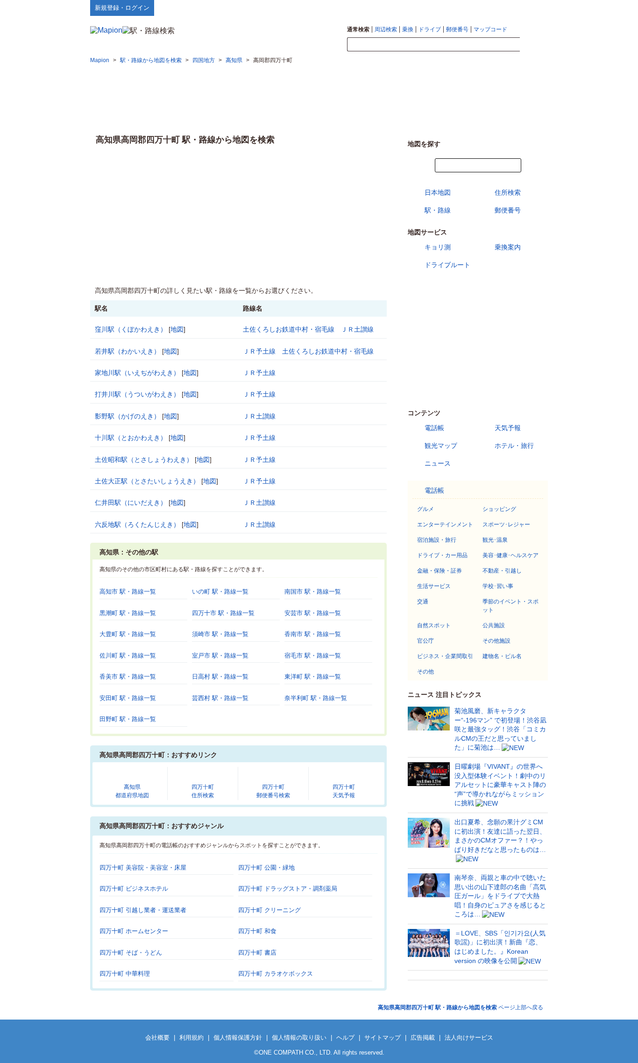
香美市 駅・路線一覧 (127, 676)
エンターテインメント (445, 524)
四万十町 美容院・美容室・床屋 (142, 867)
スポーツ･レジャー (506, 524)
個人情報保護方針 (237, 1037)
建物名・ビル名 (502, 656)
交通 (422, 601)
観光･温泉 (495, 540)
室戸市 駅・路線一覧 (220, 655)
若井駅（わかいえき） (127, 351)
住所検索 (508, 192)
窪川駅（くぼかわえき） (131, 329)
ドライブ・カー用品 (442, 555)
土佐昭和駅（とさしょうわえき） (144, 459)
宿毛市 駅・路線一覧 (312, 655)
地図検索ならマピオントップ (456, 7)
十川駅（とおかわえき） (131, 437)
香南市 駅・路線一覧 (312, 634)
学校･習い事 (497, 586)
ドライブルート (447, 265)
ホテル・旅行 (514, 445)
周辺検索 (386, 29)
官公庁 (425, 641)
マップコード (490, 29)
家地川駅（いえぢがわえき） (137, 372)
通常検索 (358, 29)
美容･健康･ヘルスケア (510, 555)
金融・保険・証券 (439, 570)
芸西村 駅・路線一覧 (220, 698)
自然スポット (434, 625)
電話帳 (434, 428)
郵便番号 (457, 29)
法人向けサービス (469, 1037)
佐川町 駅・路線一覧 (127, 655)
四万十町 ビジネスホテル (133, 888)
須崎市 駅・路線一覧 (220, 634)
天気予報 (508, 428)
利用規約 (191, 1037)
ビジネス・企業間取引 (445, 656)
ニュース (438, 463)
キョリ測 (438, 247)
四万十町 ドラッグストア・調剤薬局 (287, 888)
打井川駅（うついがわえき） (137, 394)
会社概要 (157, 1037)
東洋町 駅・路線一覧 (312, 676)
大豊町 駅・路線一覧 (127, 634)
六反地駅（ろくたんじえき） (137, 524)
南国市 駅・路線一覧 (312, 591)
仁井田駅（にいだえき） (131, 502)
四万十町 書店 (257, 952)
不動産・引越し (502, 570)
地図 (177, 329)
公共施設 (493, 625)
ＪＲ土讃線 (357, 329)
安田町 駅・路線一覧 (127, 698)
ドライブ (429, 29)
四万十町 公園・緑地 (266, 867)
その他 (425, 671)
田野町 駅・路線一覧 (127, 719)
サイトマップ (532, 7)
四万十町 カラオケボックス (275, 973)
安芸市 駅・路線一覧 (312, 613)
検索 (533, 45)
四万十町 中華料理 (124, 973)
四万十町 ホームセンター (133, 931)
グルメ (425, 509)
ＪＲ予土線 (259, 351)
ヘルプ (503, 7)
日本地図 (438, 192)
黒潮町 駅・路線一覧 (127, 613)
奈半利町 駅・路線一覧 (315, 698)
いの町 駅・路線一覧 (220, 591)
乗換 (407, 29)
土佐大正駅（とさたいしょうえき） (147, 481)
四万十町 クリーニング (269, 910)
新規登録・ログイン (122, 7)
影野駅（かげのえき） (127, 416)
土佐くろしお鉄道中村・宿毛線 (288, 329)
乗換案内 (508, 247)
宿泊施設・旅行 (436, 540)
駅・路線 (438, 210)
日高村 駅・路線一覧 (220, 676)
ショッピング (499, 509)
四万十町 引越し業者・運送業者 (142, 910)
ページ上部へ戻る (460, 1007)
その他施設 (496, 641)
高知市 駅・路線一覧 (127, 591)
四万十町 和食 (257, 931)
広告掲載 (423, 1037)
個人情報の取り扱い (299, 1037)
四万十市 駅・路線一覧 (223, 613)
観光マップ (441, 445)
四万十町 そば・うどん (130, 952)
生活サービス (434, 586)
